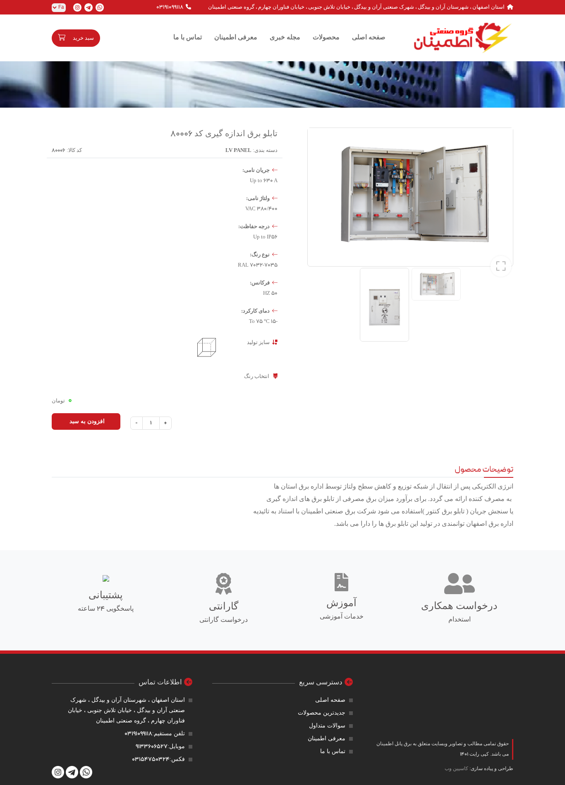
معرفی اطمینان (235, 37)
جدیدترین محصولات (321, 713)
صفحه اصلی (368, 37)
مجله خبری (285, 37)
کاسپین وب (456, 769)
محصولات (326, 37)
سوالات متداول (327, 726)
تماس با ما (187, 37)
